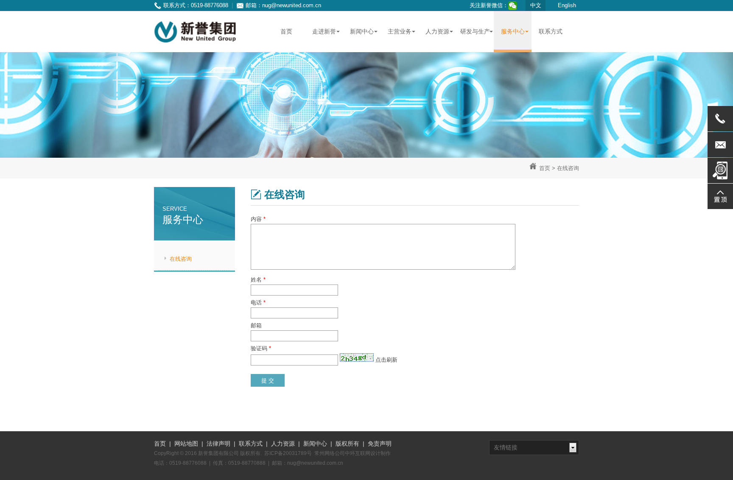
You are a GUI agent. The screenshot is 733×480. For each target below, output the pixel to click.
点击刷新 (386, 360)
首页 (544, 168)
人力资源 (283, 443)
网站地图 (186, 443)
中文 (535, 5)
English (567, 5)
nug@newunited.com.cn (291, 5)
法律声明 (218, 443)
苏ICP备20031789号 (288, 453)
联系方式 (251, 443)
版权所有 (347, 443)
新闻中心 (315, 443)
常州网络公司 (329, 453)
